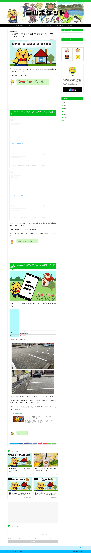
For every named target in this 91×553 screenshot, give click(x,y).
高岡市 (65, 114)
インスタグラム (23, 335)
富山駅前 (65, 105)
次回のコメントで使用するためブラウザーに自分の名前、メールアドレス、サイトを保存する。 (32, 539)
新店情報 (11, 31)
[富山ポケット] (45, 23)
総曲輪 (65, 108)
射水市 (65, 120)
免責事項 (20, 551)
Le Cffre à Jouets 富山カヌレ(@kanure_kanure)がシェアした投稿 (28, 165)
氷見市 (65, 117)
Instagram (22, 81)
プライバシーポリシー (13, 551)
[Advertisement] (33, 97)
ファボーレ (66, 111)
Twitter (30, 81)
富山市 (65, 102)
